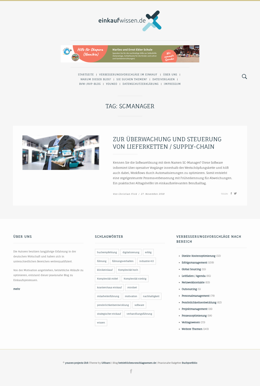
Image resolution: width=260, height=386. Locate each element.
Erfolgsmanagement (194, 262)
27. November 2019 (152, 194)
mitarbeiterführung (108, 296)
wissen (101, 322)
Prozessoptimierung (194, 315)
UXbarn (105, 362)
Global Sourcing (191, 269)
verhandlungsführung (139, 313)
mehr (16, 288)
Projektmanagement (194, 308)
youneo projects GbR (76, 362)
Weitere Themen (192, 328)
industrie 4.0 (146, 261)
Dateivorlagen (163, 79)
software (139, 305)
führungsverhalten (123, 261)
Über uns (170, 74)
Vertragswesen (191, 322)
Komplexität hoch (128, 269)
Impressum (172, 83)
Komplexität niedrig (135, 278)
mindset (132, 287)
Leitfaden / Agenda (194, 275)
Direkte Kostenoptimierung (198, 255)
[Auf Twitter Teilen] (235, 193)
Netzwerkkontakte (193, 282)
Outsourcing (189, 289)
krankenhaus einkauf (109, 287)
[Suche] (244, 76)
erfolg (148, 252)
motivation (131, 296)
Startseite (86, 74)
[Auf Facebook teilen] (231, 193)
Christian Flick (127, 194)
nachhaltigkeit (151, 296)
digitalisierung (131, 252)
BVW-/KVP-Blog (90, 83)
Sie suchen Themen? (131, 79)
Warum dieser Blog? (96, 79)
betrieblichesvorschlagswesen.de (137, 362)
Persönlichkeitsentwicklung (199, 302)
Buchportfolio (189, 362)
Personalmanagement (196, 295)
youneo (111, 83)
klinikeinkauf (104, 269)
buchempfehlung (107, 252)
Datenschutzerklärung (141, 83)
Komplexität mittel (107, 278)
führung (101, 261)
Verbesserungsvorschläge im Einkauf (128, 74)
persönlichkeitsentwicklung (113, 305)
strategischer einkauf (109, 313)
